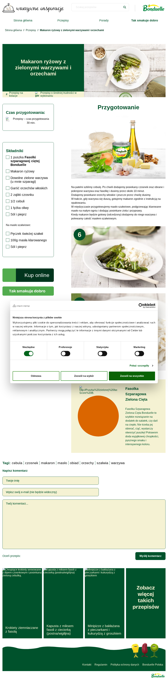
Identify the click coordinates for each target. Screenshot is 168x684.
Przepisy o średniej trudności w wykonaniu (58, 94)
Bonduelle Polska (152, 664)
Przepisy (63, 20)
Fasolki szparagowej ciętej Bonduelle (25, 161)
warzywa (118, 463)
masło (62, 463)
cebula (17, 463)
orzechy (87, 463)
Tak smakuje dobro (27, 291)
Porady (104, 20)
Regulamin (100, 664)
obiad (74, 463)
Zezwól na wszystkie (132, 375)
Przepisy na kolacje (14, 94)
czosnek (31, 463)
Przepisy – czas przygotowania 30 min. (31, 120)
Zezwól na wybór (84, 375)
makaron (48, 463)
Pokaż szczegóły (139, 365)
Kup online (36, 275)
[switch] (65, 353)
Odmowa (36, 375)
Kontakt (86, 664)
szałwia (102, 463)
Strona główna (22, 20)
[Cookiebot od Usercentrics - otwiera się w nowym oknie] (141, 305)
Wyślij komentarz (150, 556)
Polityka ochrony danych (125, 664)
